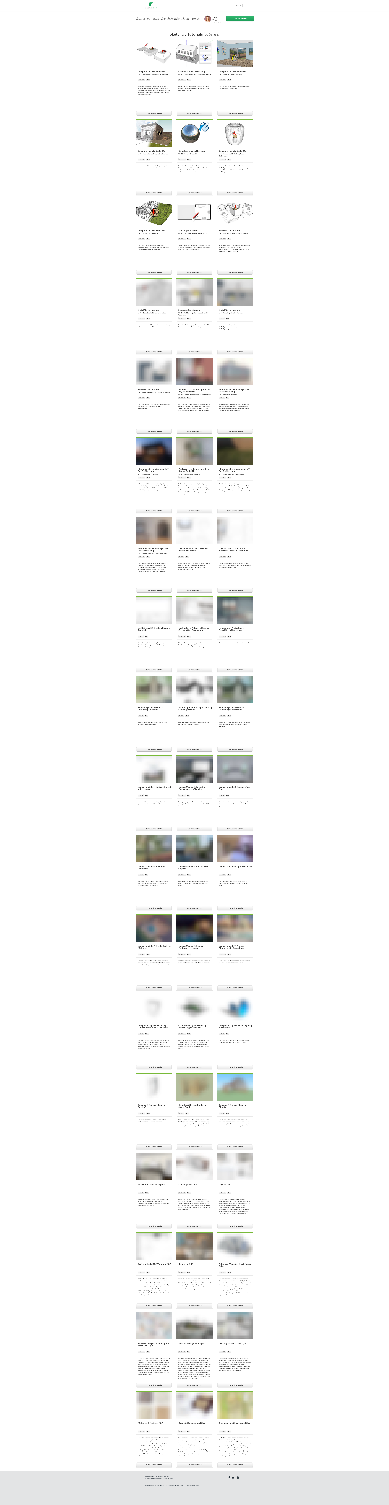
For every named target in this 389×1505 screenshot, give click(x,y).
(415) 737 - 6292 (168, 1478)
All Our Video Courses (175, 1485)
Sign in (238, 5)
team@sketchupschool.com (154, 1478)
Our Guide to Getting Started (154, 1485)
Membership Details (193, 1485)
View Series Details (154, 113)
